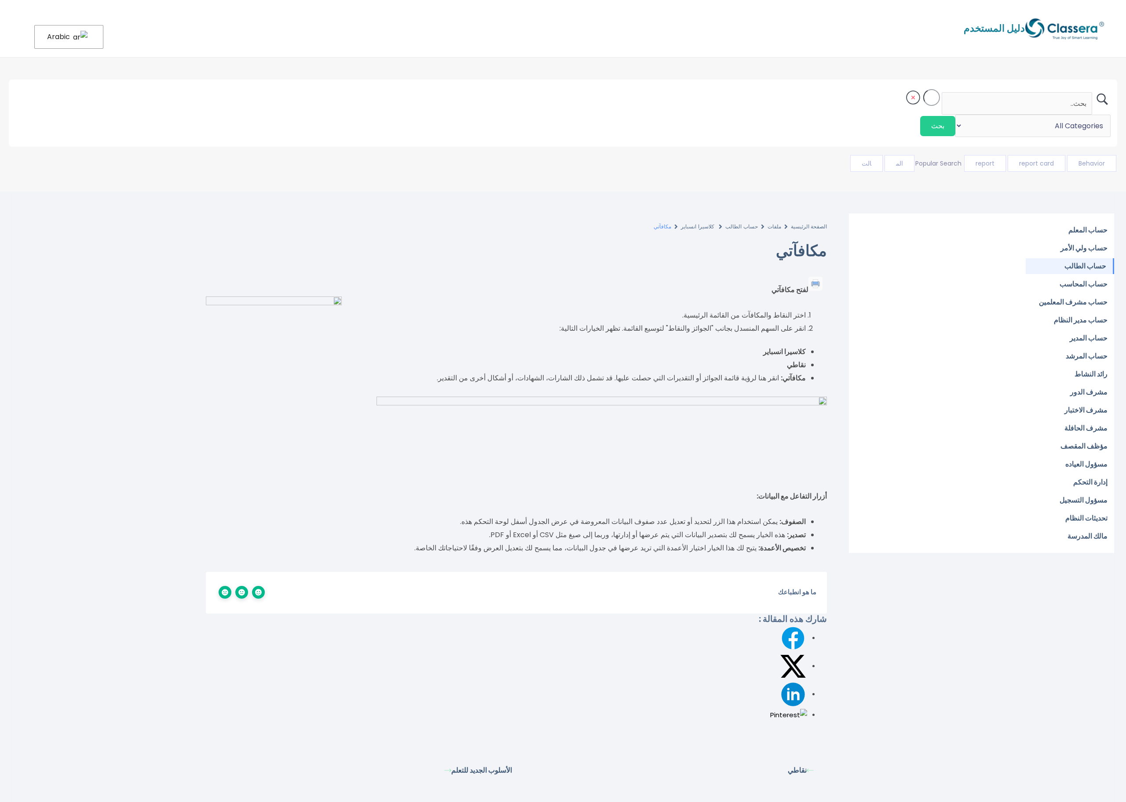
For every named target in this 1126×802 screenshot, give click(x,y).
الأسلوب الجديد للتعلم (481, 770)
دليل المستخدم (994, 28)
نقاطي (797, 770)
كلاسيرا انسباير (698, 226)
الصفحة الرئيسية (809, 226)
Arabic (59, 37)
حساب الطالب (741, 226)
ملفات (774, 226)
